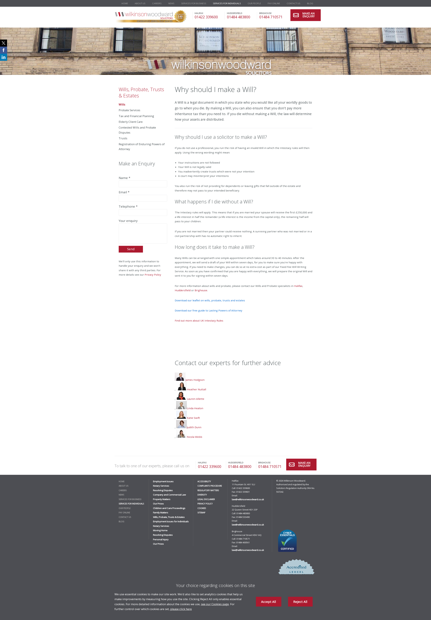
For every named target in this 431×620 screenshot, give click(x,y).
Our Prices (158, 503)
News (171, 3)
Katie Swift (193, 417)
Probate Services (129, 110)
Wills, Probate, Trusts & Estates (141, 92)
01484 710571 (271, 16)
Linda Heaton (195, 408)
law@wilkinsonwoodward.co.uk (248, 499)
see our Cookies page (215, 604)
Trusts (123, 138)
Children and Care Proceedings (169, 508)
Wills (122, 104)
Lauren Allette (195, 398)
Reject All (300, 601)
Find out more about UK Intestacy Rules (199, 320)
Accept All (268, 601)
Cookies (201, 508)
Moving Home (160, 530)
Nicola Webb (194, 436)
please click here (181, 609)
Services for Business (193, 3)
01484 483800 (238, 16)
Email (123, 192)
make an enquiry (308, 15)
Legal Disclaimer (206, 499)
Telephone (127, 206)
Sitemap (201, 512)
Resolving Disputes (163, 490)
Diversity (202, 494)
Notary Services (161, 485)
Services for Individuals (227, 3)
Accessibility (204, 481)
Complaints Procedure (209, 485)
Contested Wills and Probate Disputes (137, 130)
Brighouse (201, 290)
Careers (157, 3)
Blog (310, 3)
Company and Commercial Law (169, 494)
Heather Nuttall (196, 389)
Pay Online (274, 3)
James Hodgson (195, 379)
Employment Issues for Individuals (171, 521)
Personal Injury (161, 539)
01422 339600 (206, 16)
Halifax (298, 286)
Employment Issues (163, 481)
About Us (140, 3)
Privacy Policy (153, 274)
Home (125, 3)
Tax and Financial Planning (136, 116)
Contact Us (293, 3)
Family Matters (160, 512)
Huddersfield (183, 290)
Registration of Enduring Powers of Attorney (142, 146)
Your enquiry (128, 221)
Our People (254, 3)
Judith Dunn (194, 427)
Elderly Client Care (131, 122)
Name (123, 178)
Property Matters (161, 499)
